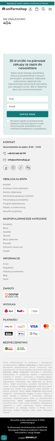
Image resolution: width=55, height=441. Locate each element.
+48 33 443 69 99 (16, 153)
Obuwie (6, 235)
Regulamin (8, 267)
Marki (5, 279)
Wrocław (25, 410)
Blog (5, 275)
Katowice (47, 410)
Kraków (17, 410)
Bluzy (5, 228)
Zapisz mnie (27, 114)
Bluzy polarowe (10, 239)
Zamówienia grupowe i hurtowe (18, 196)
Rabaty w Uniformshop (14, 207)
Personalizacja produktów (15, 200)
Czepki (6, 251)
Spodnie (7, 232)
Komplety (7, 224)
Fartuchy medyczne (13, 247)
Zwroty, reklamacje (12, 192)
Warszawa (7, 410)
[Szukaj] (43, 9)
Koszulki (7, 243)
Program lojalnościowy (14, 203)
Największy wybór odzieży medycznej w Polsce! (27, 3)
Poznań (6, 412)
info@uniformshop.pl (18, 160)
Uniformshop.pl (27, 422)
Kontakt (7, 184)
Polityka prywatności (13, 271)
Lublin (39, 410)
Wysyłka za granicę (12, 211)
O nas (5, 264)
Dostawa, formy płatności (15, 188)
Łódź (33, 410)
